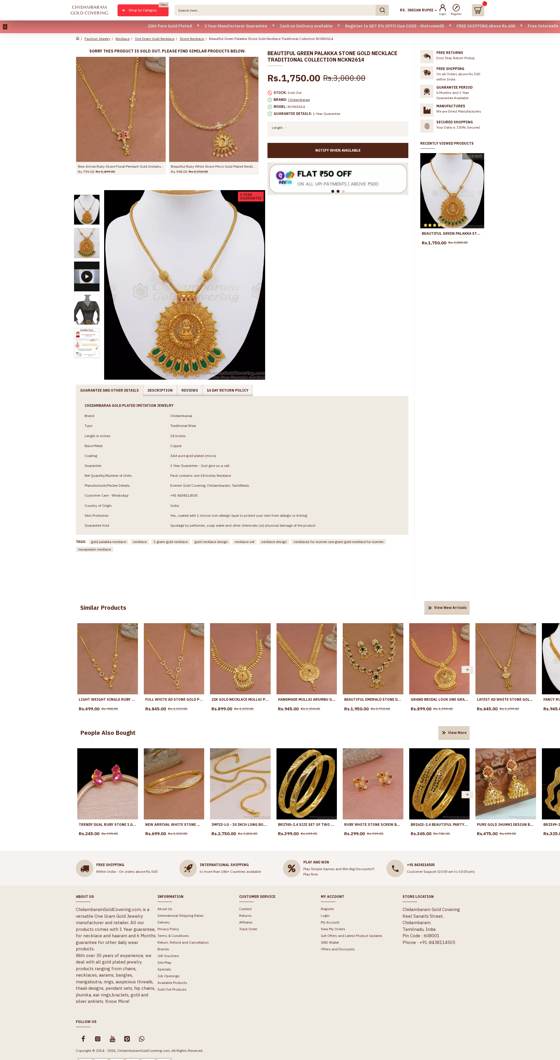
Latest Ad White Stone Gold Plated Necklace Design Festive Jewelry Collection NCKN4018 (506, 699)
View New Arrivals (450, 607)
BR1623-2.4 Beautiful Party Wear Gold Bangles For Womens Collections (439, 824)
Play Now (310, 874)
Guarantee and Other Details (109, 390)
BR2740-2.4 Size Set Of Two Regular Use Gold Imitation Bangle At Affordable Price (307, 824)
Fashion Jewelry (97, 38)
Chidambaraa (299, 99)
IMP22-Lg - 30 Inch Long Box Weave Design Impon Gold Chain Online (240, 824)
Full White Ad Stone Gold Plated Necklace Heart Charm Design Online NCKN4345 (174, 699)
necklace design (274, 541)
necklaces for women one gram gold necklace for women (339, 541)
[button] (79, 669)
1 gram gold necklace (171, 541)
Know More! (117, 1001)
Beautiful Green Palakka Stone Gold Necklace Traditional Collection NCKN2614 (452, 233)
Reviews (189, 390)
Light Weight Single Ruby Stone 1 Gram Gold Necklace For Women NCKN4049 (107, 699)
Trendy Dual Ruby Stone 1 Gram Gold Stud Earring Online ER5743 (107, 824)
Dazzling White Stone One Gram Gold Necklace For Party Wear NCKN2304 (245, 166)
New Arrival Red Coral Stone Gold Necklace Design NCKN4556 (152, 166)
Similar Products (103, 608)
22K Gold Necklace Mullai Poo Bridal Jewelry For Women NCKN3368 (240, 699)
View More (457, 732)
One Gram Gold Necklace (154, 38)
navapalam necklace (94, 549)
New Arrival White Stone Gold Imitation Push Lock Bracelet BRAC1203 (174, 824)
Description (160, 390)
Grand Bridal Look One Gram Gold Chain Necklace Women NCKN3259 (439, 699)
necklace (140, 541)
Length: (278, 127)
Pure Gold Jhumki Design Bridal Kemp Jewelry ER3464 (506, 824)
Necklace (123, 38)
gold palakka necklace (108, 541)
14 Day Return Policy (228, 390)
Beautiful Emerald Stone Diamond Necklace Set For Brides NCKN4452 (373, 699)
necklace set (244, 541)
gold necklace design (211, 541)
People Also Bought (108, 733)
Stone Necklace (192, 38)
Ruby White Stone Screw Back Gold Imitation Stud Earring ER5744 (373, 824)
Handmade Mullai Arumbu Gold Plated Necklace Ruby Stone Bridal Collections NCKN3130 (307, 699)
